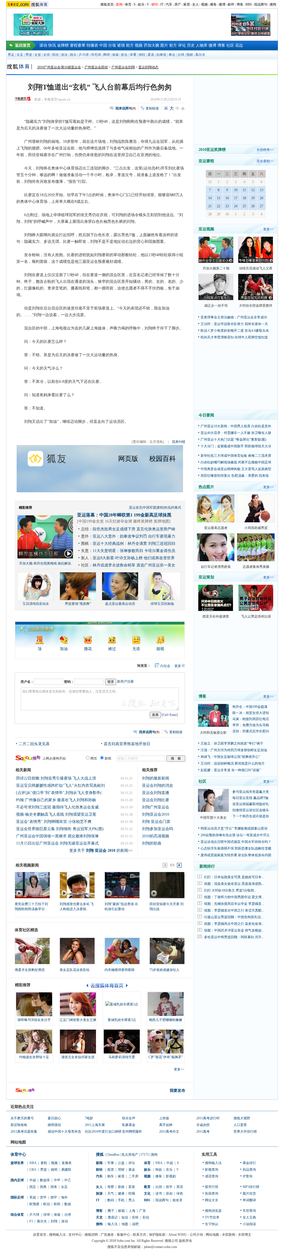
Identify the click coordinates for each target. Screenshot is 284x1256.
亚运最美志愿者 (215, 528)
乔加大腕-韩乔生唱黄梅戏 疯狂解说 (45, 563)
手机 (121, 1200)
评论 (182, 45)
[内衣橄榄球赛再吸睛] (122, 951)
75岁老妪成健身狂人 (164, 970)
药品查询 (249, 1170)
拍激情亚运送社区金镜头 (250, 810)
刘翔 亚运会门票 (156, 822)
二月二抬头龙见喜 (34, 744)
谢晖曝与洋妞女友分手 (34, 1020)
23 (227, 206)
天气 (110, 1193)
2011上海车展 (95, 1125)
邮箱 (121, 1211)
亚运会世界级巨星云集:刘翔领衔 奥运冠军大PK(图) (60, 829)
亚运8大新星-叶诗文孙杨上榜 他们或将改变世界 (134, 558)
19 (253, 198)
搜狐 (100, 1154)
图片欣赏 (249, 1193)
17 (235, 198)
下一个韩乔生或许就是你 (250, 816)
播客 (213, 4)
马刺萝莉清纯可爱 (121, 1057)
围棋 (189, 55)
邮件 (231, 4)
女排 (46, 55)
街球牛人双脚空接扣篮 (251, 337)
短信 (124, 1217)
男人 (131, 1200)
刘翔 (54, 1221)
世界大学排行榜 (245, 1131)
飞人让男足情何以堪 (256, 616)
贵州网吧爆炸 (132, 1131)
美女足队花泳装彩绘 (75, 970)
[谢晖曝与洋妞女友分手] (34, 1004)
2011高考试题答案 (24, 1131)
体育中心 (18, 1154)
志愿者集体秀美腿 (256, 567)
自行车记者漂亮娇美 (216, 567)
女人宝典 (249, 1217)
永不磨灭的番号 (22, 1118)
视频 (204, 4)
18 (244, 198)
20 (261, 198)
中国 (103, 45)
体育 (128, 4)
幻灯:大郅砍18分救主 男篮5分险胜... (230, 890)
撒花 (88, 649)
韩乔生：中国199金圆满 (249, 707)
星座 (131, 1187)
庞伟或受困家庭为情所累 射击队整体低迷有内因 (236, 855)
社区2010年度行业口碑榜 (103, 1131)
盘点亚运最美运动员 (120, 604)
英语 (179, 1187)
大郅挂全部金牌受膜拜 (255, 306)
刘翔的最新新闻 (155, 778)
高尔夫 (200, 55)
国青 (53, 1187)
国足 (32, 1187)
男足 (11, 55)
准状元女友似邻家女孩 (78, 1057)
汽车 (169, 4)
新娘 (121, 1187)
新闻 (119, 4)
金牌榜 (63, 45)
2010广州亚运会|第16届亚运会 (59, 67)
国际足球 (17, 1197)
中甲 (57, 1180)
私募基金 (128, 1125)
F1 (31, 1221)
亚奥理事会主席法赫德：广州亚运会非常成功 (234, 317)
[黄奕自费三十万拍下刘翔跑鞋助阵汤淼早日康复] (32, 885)
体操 (115, 55)
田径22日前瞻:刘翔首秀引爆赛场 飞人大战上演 (56, 778)
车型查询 (249, 1211)
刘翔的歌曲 (151, 843)
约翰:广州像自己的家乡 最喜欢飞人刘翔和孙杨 (56, 800)
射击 (124, 55)
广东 (142, 1211)
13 (261, 190)
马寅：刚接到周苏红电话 (250, 719)
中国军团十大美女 (213, 818)
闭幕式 (176, 508)
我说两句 (260, 4)
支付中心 (75, 1235)
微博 (222, 4)
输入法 (113, 1224)
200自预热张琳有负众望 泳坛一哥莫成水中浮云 (235, 835)
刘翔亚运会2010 (155, 814)
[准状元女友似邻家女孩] (78, 1041)
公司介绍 (196, 1235)
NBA (33, 1163)
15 (218, 198)
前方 (130, 45)
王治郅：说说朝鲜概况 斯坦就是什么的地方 (233, 763)
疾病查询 (211, 1193)
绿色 (179, 1193)
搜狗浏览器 (213, 1211)
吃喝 (131, 1193)
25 (244, 206)
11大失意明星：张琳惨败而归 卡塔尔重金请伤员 (134, 551)
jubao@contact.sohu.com (160, 1247)
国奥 (43, 1187)
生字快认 (211, 1224)
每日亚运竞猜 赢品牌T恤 (250, 798)
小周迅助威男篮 (256, 528)
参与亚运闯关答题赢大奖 (250, 792)
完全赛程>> (265, 161)
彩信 (146, 1217)
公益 (121, 1163)
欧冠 (46, 1204)
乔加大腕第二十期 (216, 268)
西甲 (53, 1197)
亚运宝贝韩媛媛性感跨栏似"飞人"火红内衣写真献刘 (60, 785)
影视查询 (211, 1170)
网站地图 (212, 1235)
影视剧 (171, 1176)
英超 (32, 1197)
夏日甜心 (54, 1118)
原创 (169, 1193)
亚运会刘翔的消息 (157, 785)
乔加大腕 (151, 45)
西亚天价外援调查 (215, 616)
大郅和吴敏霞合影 (213, 733)
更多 (177, 666)
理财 (121, 1170)
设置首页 (39, 1235)
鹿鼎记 (113, 1217)
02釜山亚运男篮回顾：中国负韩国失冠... (233, 917)
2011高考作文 (169, 1131)
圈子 (111, 1211)
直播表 (67, 1163)
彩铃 (135, 1217)
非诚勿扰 (203, 1125)
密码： (69, 682)
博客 (240, 4)
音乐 (169, 1170)
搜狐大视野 (242, 1118)
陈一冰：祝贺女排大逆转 (250, 713)
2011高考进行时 (208, 1118)
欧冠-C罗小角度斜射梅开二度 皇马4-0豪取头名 (235, 331)
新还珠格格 (19, 1125)
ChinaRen (112, 1155)
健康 (121, 1193)
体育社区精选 (26, 930)
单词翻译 (249, 1200)
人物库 (201, 45)
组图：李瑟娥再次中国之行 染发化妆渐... (234, 924)
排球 (46, 1215)
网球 (106, 55)
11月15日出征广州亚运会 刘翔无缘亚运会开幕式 (57, 843)
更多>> (179, 1069)
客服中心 (123, 1235)
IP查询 (247, 1176)
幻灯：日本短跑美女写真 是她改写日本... (234, 877)
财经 (154, 4)
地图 (124, 1224)
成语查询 (211, 1176)
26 (253, 206)
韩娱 (158, 1170)
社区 (230, 45)
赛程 (160, 508)
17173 (144, 1155)
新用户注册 (125, 681)
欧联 (57, 1204)
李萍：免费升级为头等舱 (250, 725)
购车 (110, 1176)
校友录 (177, 1200)
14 (210, 198)
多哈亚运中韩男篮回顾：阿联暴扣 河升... (234, 937)
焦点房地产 (129, 1155)
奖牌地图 (161, 521)
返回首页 (23, 45)
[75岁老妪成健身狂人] (167, 951)
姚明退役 (54, 1125)
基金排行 (249, 1163)
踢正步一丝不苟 (216, 306)
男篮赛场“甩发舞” (78, 604)
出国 (158, 1187)
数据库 (45, 1180)
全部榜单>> (265, 150)
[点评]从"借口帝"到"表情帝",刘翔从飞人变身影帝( (59, 793)
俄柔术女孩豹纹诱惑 (30, 970)
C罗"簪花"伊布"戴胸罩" (165, 1057)
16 (227, 198)
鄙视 (160, 649)
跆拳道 (161, 55)
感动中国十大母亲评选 (64, 1131)
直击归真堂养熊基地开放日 (127, 744)
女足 (20, 55)
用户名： (27, 682)
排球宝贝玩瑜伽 (162, 604)
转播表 (92, 45)
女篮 (37, 55)
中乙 (67, 1180)
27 (261, 206)
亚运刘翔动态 (148, 67)
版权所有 (185, 1241)
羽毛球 (96, 55)
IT (161, 4)
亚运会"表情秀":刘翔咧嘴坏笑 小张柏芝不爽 (54, 822)
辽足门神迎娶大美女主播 (78, 1020)
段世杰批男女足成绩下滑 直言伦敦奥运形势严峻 (134, 529)
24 (235, 206)
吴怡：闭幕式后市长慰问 (250, 731)
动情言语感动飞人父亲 (255, 268)
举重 (133, 55)
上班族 (164, 1118)
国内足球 (17, 1180)
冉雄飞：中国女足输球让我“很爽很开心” (230, 757)
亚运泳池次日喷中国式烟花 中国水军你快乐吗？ (236, 842)
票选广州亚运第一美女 (155, 565)
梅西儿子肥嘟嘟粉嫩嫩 (165, 1020)
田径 (55, 55)
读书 (158, 1193)
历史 (191, 45)
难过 (112, 649)
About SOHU (177, 1235)
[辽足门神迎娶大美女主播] (78, 1004)
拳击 (172, 55)
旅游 (99, 1193)
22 (218, 206)
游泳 (64, 55)
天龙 (99, 1217)
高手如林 (166, 1125)
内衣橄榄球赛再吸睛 (120, 970)
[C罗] (165, 1041)
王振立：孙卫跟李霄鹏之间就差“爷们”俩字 (232, 743)
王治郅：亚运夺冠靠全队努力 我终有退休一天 (234, 324)
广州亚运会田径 (96, 67)
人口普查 (240, 1125)
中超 (32, 1180)
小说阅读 (249, 1224)
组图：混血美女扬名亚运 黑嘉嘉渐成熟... (234, 884)
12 (253, 190)
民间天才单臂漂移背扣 (217, 337)
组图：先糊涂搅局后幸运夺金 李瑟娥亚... (234, 904)
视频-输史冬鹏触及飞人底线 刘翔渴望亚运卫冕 (56, 814)
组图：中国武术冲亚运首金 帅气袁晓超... (234, 930)
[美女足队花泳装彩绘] (77, 951)
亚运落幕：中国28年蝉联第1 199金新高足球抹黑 (124, 515)
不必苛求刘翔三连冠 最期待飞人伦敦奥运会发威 (57, 807)
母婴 (110, 1187)
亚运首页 (135, 508)
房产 (177, 4)
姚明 (54, 1170)
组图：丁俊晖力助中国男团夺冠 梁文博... (234, 897)
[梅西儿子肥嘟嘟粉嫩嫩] (165, 1004)
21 (210, 206)
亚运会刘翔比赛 (155, 800)
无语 (136, 649)
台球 (181, 55)
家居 (186, 4)
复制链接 (152, 108)
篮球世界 (17, 1163)
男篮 (29, 55)
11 (244, 190)
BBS (248, 4)
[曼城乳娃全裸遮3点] (122, 1004)
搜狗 (273, 4)
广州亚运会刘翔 (123, 67)
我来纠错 (178, 442)
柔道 (151, 55)
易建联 (66, 1170)
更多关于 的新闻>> (101, 850)
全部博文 (244, 1235)
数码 (110, 1200)
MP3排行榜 (251, 1187)
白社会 (165, 666)
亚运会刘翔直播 (155, 793)
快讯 (52, 45)
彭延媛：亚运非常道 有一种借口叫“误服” (231, 770)
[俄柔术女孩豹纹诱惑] (32, 951)
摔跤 (142, 55)
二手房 (133, 1176)
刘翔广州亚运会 (155, 807)
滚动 (43, 45)
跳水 (73, 55)
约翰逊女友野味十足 (34, 1057)
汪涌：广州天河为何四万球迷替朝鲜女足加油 (234, 750)
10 (235, 190)
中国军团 (149, 508)
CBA (32, 1170)
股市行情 (211, 1187)
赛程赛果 (77, 45)
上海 (132, 1211)
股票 (110, 1170)
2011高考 (203, 1131)
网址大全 (211, 1200)
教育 (147, 1187)
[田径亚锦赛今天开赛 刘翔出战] (166, 885)
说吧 (135, 1224)
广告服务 (107, 1235)
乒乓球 (84, 55)
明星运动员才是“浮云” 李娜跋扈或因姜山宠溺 (234, 828)
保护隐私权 (157, 1235)
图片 (164, 45)
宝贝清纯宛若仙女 (35, 604)
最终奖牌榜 (143, 521)
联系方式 (139, 1235)
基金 (131, 1170)
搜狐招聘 (91, 1235)
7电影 (89, 1118)
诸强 (121, 45)
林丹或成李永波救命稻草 (114, 565)
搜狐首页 (107, 4)
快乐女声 (128, 1118)
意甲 (43, 1197)
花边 (239, 45)
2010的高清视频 (155, 836)
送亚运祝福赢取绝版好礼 (250, 804)
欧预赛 (34, 1204)
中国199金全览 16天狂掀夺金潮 (105, 521)
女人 (195, 4)
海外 (64, 1197)
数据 (67, 1204)
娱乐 (141, 4)
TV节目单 (212, 1217)
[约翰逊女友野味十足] (34, 1041)
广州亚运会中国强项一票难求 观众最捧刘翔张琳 (57, 836)
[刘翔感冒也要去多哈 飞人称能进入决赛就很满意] (77, 885)
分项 (112, 45)
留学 (169, 1187)
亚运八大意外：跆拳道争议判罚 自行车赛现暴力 (134, 536)
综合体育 (17, 1215)
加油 (64, 649)
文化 (147, 1193)
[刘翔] (122, 885)
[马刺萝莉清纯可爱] (122, 1041)
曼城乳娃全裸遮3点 (122, 1020)
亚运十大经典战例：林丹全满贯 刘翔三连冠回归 (134, 543)
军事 (110, 1163)
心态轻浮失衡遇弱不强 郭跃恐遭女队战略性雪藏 (236, 848)
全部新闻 (228, 1235)
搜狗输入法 (213, 1163)
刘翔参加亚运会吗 (157, 829)
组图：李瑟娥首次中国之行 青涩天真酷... (234, 910)
